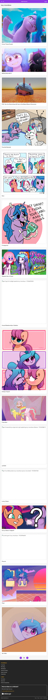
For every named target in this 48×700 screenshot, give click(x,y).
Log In (45, 1)
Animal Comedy (4, 670)
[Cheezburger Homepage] (24, 694)
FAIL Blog (3, 666)
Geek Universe (24, 1)
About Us (3, 680)
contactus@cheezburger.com (8, 691)
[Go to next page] (27, 658)
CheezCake (3, 674)
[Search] (3, 1)
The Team (3, 679)
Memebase (3, 668)
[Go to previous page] (21, 658)
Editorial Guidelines (5, 682)
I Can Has (3, 665)
